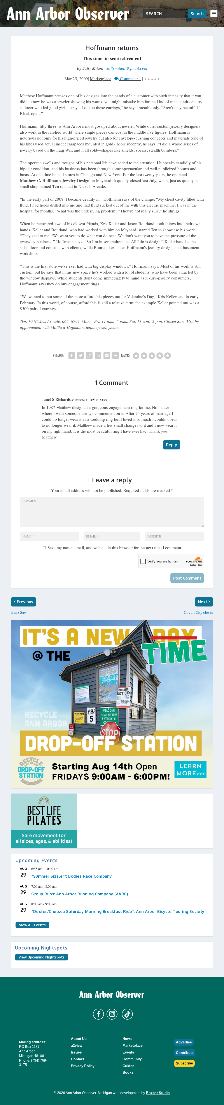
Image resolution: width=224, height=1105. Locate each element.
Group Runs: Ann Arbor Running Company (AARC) (79, 893)
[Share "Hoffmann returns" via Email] (106, 355)
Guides (128, 1066)
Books (127, 1072)
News (127, 1039)
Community (132, 1059)
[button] (98, 1014)
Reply (171, 444)
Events (128, 1052)
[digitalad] (112, 821)
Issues (76, 1052)
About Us (79, 1039)
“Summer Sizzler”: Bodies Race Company (71, 876)
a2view (76, 1045)
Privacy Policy (82, 1066)
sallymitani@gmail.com (127, 68)
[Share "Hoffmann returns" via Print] (115, 355)
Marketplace (100, 78)
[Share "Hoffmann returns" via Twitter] (80, 355)
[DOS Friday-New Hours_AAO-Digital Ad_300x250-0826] (112, 704)
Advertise (184, 1042)
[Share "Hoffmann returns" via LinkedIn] (98, 355)
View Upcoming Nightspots (42, 957)
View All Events (32, 925)
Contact (77, 1059)
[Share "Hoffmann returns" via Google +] (89, 355)
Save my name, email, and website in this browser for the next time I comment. (114, 547)
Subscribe (184, 1063)
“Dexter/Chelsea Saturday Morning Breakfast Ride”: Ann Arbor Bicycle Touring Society (118, 911)
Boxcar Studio (158, 1093)
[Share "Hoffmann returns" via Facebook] (71, 355)
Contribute (185, 1053)
